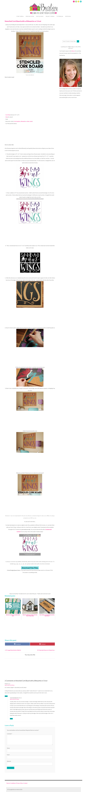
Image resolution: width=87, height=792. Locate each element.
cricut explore (17, 121)
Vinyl (7, 117)
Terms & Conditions (10, 783)
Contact (25, 783)
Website (9, 761)
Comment (9, 733)
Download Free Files (30, 568)
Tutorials (59, 16)
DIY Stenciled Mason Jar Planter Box (45, 650)
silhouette (23, 121)
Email (8, 754)
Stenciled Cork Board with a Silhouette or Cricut (23, 21)
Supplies (67, 16)
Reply (6, 696)
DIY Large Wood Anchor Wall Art (13, 650)
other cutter (29, 121)
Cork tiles (8, 114)
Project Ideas (49, 16)
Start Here (19, 16)
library (73, 51)
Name (8, 748)
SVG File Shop (39, 16)
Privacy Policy (19, 783)
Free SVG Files (29, 16)
